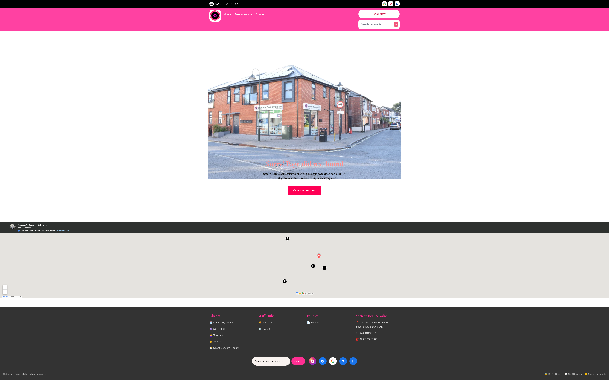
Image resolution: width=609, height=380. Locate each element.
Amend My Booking (224, 322)
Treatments (242, 14)
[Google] (384, 3)
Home (227, 14)
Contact (260, 14)
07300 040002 (368, 333)
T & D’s (266, 329)
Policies (315, 322)
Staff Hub (267, 322)
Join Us (217, 341)
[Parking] (397, 3)
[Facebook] (323, 361)
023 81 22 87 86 (226, 4)
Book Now (379, 14)
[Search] (396, 24)
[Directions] (390, 3)
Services (218, 335)
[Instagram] (312, 361)
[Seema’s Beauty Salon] (215, 16)
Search (298, 361)
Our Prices (219, 329)
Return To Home (306, 190)
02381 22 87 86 (368, 339)
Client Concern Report (225, 348)
